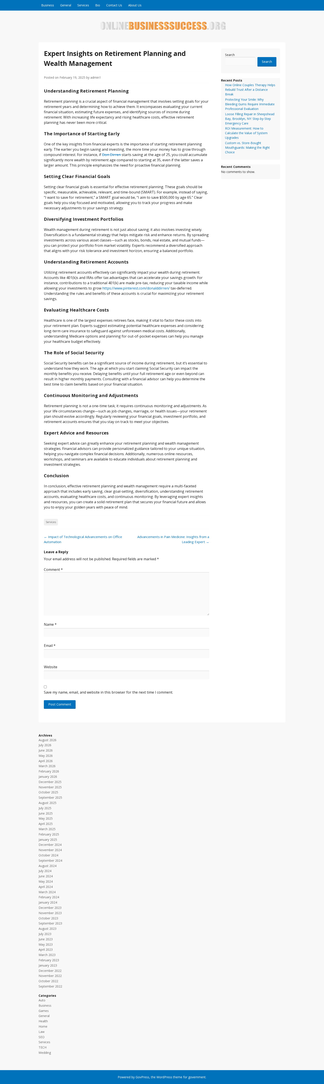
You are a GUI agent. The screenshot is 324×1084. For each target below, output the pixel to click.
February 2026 (49, 771)
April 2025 (46, 824)
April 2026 (46, 761)
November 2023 (50, 913)
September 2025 (50, 797)
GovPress (142, 1077)
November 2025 (50, 787)
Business (47, 5)
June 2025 (46, 813)
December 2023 (50, 908)
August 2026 (47, 740)
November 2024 (50, 850)
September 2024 (50, 860)
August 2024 (47, 866)
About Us (135, 5)
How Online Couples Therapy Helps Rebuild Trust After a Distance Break (250, 89)
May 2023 (46, 944)
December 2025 (50, 782)
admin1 (95, 77)
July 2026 (45, 745)
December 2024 (50, 845)
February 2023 (49, 960)
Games (44, 1011)
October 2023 (48, 918)
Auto (42, 1000)
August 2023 (47, 928)
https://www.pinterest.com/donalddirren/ (136, 288)
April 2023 (46, 949)
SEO (42, 1037)
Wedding (45, 1053)
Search (230, 55)
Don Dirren (111, 154)
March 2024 (47, 892)
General (65, 5)
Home (43, 1026)
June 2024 (46, 876)
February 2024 (49, 897)
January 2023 (48, 965)
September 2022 (50, 986)
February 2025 (49, 834)
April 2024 (46, 887)
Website (50, 667)
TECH (43, 1047)
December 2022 (50, 971)
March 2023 (47, 955)
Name (50, 624)
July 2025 (45, 808)
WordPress (164, 1077)
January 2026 (48, 776)
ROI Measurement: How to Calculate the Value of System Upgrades (246, 133)
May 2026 (46, 756)
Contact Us (114, 5)
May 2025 (46, 818)
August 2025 (47, 803)
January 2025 (48, 839)
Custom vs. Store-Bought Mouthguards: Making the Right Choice (247, 147)
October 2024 (48, 855)
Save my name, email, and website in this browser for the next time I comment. (108, 692)
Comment (53, 569)
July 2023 (45, 934)
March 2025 (47, 829)
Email (50, 645)
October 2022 (48, 981)
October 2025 (48, 792)
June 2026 (46, 750)
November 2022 (50, 976)
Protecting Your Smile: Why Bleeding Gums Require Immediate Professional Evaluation (250, 104)
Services (83, 5)
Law (42, 1032)
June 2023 (46, 939)
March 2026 (47, 766)
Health (43, 1021)
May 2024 (46, 881)
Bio (97, 5)
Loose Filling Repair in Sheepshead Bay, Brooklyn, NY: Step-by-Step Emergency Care (249, 118)
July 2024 (45, 871)
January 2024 (48, 902)
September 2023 (50, 923)
